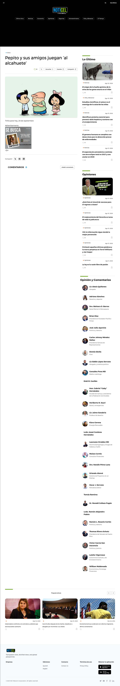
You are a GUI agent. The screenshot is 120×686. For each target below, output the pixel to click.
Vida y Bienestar (88, 18)
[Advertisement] (60, 34)
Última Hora (20, 18)
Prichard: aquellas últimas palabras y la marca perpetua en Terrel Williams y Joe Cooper (97, 249)
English (45, 668)
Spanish (45, 666)
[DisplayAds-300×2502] (41, 138)
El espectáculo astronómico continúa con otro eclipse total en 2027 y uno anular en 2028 (97, 154)
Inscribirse (113, 3)
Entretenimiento (74, 18)
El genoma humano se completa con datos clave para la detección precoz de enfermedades (96, 136)
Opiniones (51, 18)
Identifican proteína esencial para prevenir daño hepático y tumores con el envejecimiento (97, 119)
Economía (40, 18)
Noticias (30, 18)
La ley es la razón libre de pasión (95, 264)
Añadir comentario (67, 167)
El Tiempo (101, 18)
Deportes (61, 18)
